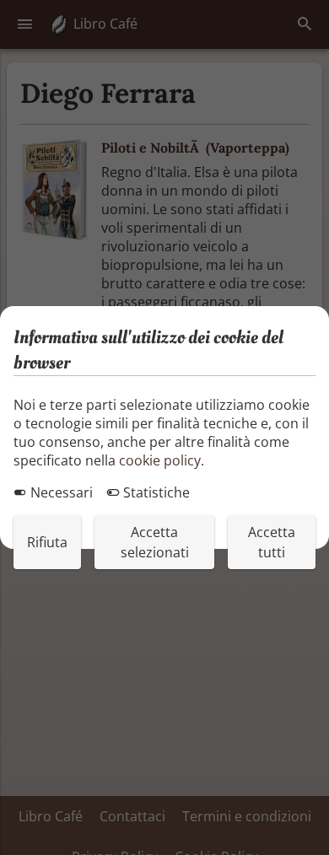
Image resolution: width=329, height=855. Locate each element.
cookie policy (160, 460)
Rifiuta (47, 542)
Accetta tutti (271, 542)
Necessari (60, 492)
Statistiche (155, 492)
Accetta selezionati (155, 542)
